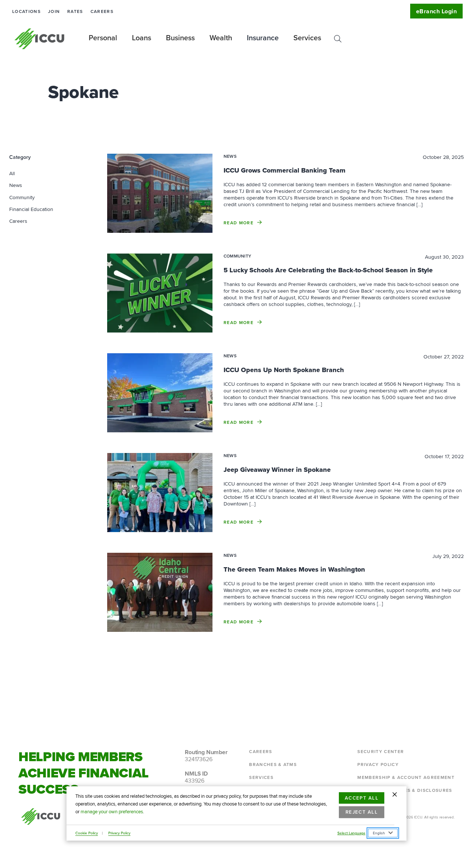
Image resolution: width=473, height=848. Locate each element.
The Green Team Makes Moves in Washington (294, 569)
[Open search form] (338, 39)
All (12, 173)
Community (22, 197)
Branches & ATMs (273, 764)
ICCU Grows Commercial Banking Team (285, 170)
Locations (26, 11)
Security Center (380, 751)
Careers (102, 11)
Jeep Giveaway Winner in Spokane (277, 469)
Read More (238, 222)
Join (54, 11)
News (15, 185)
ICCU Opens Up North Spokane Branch (284, 370)
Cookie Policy (86, 832)
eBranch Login (436, 11)
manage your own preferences (112, 811)
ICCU (39, 39)
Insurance (263, 37)
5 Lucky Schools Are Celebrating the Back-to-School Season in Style (328, 270)
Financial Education (31, 209)
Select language (351, 832)
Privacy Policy (119, 832)
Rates (75, 11)
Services (261, 777)
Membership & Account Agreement (406, 777)
